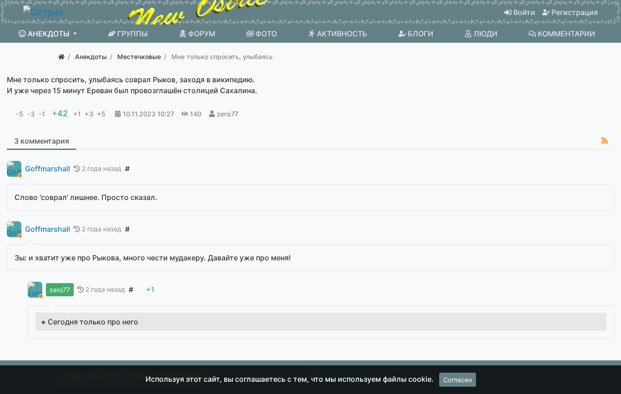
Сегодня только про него (93, 321)
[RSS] (604, 140)
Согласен (457, 380)
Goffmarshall (47, 169)
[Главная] (61, 56)
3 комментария (41, 140)
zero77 (227, 114)
